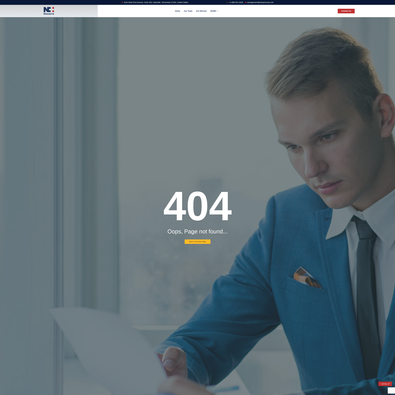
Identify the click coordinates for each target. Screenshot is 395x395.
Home (177, 11)
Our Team (188, 11)
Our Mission (201, 11)
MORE (213, 11)
